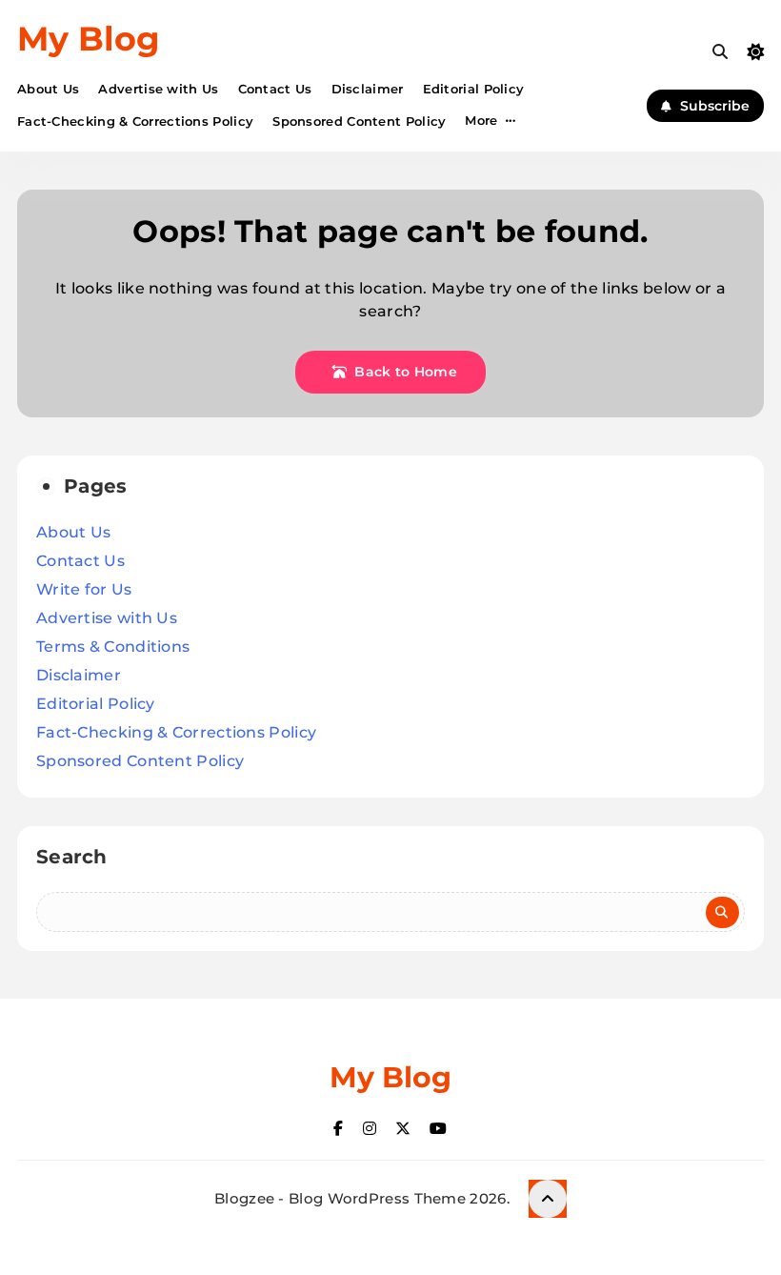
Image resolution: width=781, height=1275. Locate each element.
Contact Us (275, 88)
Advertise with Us (158, 88)
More (481, 120)
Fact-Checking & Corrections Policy (135, 121)
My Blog (88, 38)
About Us (48, 88)
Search (72, 856)
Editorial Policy (474, 88)
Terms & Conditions (113, 647)
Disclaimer (367, 88)
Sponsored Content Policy (359, 121)
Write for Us (84, 589)
